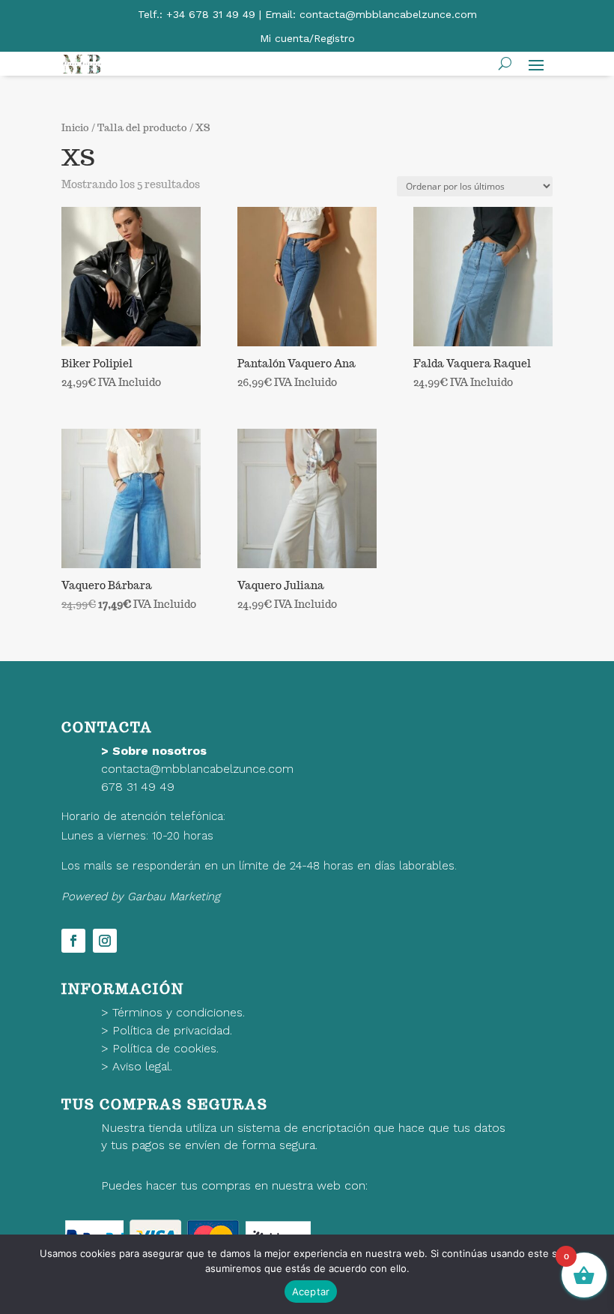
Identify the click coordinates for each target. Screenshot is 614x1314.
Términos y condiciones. (178, 1012)
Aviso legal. (142, 1066)
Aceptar (311, 1292)
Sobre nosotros (159, 751)
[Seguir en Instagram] (105, 941)
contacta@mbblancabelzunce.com (197, 769)
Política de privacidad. (172, 1030)
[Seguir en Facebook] (73, 941)
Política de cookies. (165, 1048)
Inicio (75, 127)
